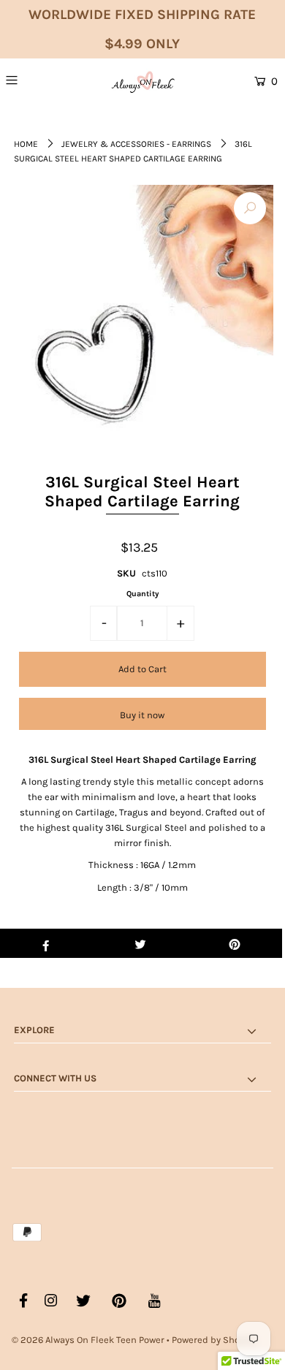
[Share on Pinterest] (234, 943)
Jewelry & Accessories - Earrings (136, 144)
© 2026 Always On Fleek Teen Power (88, 1339)
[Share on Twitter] (140, 943)
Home (26, 144)
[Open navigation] (31, 79)
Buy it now (142, 714)
